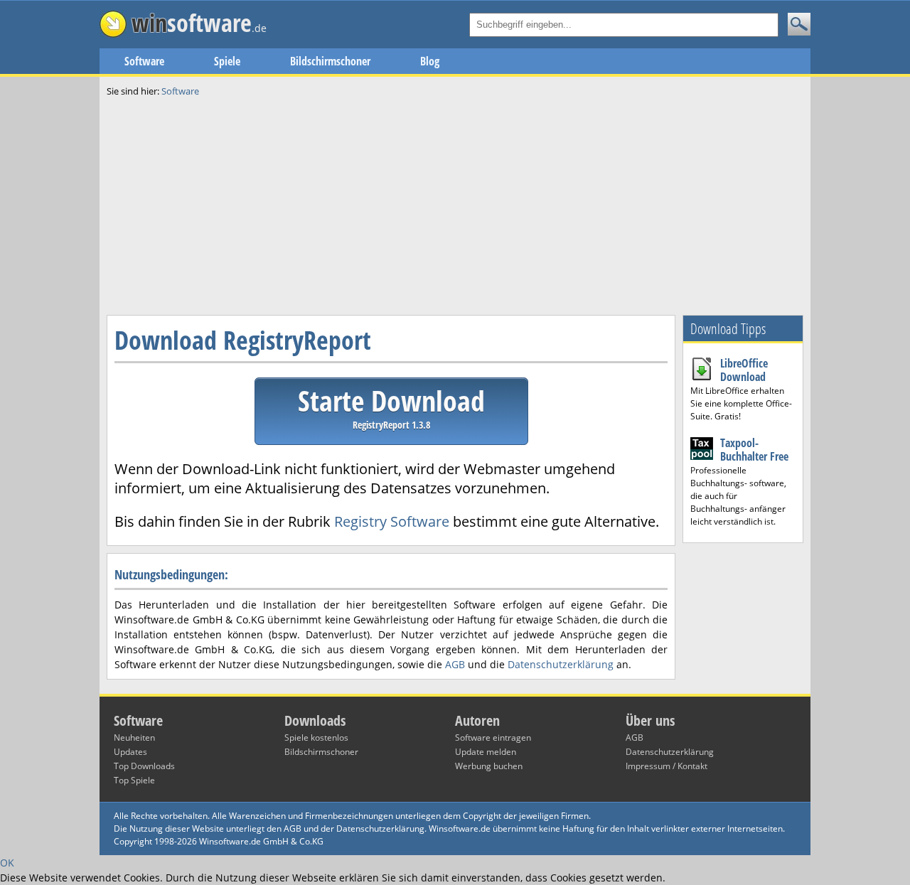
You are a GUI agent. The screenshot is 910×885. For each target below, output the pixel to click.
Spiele (227, 61)
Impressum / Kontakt (666, 766)
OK (7, 862)
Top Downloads (144, 766)
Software (144, 61)
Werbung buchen (489, 766)
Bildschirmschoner (330, 61)
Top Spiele (134, 780)
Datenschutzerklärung (561, 664)
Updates (130, 752)
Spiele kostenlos (316, 737)
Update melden (485, 752)
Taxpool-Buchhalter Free (754, 449)
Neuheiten (134, 737)
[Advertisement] (455, 204)
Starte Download (391, 406)
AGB (455, 664)
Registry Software (391, 521)
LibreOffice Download (744, 370)
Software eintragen (493, 737)
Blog (429, 61)
